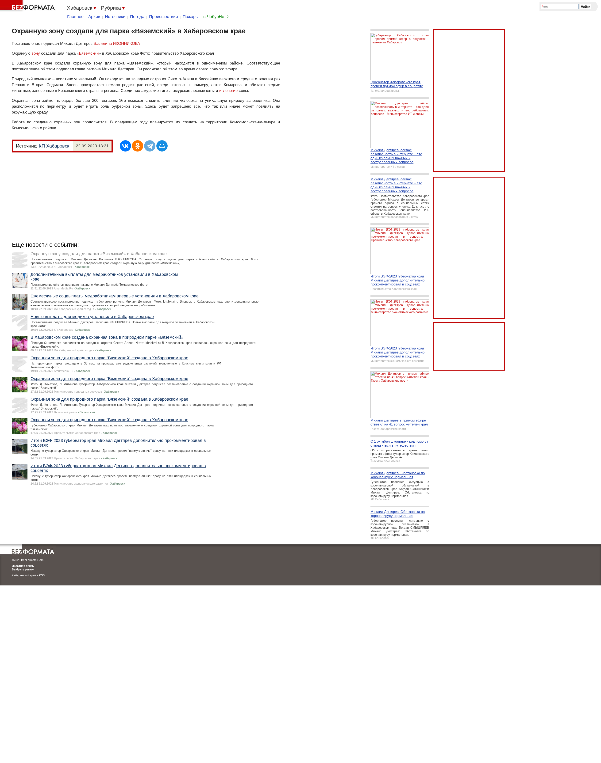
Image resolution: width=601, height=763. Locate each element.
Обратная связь (23, 566)
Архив (94, 16)
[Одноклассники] (137, 146)
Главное (75, 16)
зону (36, 53)
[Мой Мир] (162, 146)
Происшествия (163, 16)
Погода (137, 16)
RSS (42, 575)
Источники (115, 16)
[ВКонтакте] (125, 146)
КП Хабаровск (54, 145)
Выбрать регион (23, 569)
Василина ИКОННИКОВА (117, 43)
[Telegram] (149, 146)
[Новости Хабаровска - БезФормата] (28, 6)
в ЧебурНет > (216, 16)
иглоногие (228, 90)
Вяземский (89, 53)
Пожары (191, 16)
